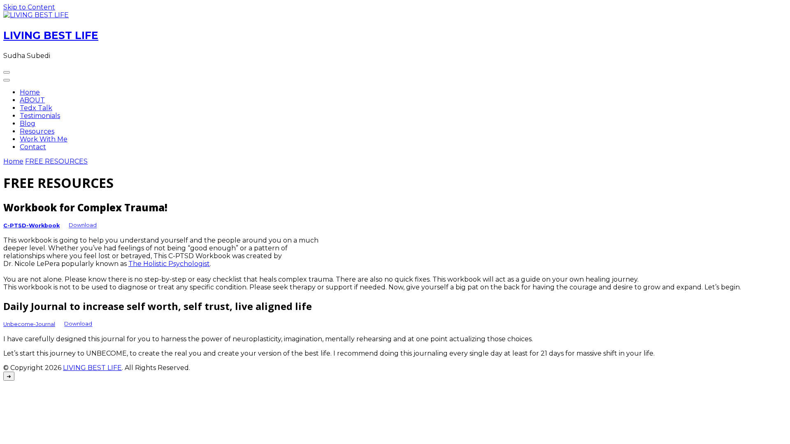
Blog (27, 123)
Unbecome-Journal (29, 324)
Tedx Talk (36, 108)
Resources (37, 131)
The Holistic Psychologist (169, 264)
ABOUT (32, 100)
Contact (33, 147)
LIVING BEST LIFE (50, 35)
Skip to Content (29, 7)
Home (30, 92)
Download (83, 225)
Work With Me (43, 139)
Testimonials (40, 116)
